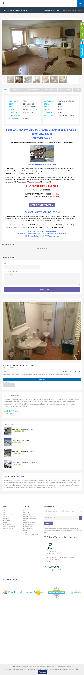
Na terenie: (49, 115)
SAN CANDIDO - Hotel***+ (22, 440)
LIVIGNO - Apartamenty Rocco (23, 429)
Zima (24, 511)
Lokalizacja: (49, 101)
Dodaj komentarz (42, 290)
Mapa (77, 90)
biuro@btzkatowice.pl (13, 414)
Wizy (24, 520)
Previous (4, 79)
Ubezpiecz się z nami (29, 522)
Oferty (58, 10)
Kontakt (6, 518)
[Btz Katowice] (50, 545)
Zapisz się (48, 523)
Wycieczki (26, 513)
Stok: (46, 104)
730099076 (12, 411)
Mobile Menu (80, 3)
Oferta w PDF (65, 90)
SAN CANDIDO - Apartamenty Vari (25, 462)
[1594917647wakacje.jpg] (34, 592)
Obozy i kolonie (27, 515)
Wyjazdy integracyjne (29, 518)
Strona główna (48, 10)
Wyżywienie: (14, 118)
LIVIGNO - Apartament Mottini (24, 451)
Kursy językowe (27, 528)
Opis (5, 90)
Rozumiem (42, 672)
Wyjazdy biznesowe (29, 516)
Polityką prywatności (64, 667)
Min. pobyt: (13, 101)
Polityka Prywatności (10, 526)
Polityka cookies (8, 528)
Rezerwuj (42, 379)
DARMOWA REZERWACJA (42, 205)
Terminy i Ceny (49, 90)
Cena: (11, 104)
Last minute (26, 530)
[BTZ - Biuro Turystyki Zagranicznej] (7, 8)
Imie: (5, 263)
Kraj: (11, 107)
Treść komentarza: (10, 271)
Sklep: (46, 110)
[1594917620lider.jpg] (56, 592)
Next (80, 79)
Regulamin (7, 513)
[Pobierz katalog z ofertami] (82, 30)
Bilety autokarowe (28, 524)
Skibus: (47, 107)
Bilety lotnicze (27, 526)
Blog (5, 522)
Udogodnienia (17, 90)
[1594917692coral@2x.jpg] (12, 592)
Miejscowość (33, 90)
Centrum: (48, 113)
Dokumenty (7, 520)
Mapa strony (7, 524)
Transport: (14, 113)
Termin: (12, 110)
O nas (5, 511)
